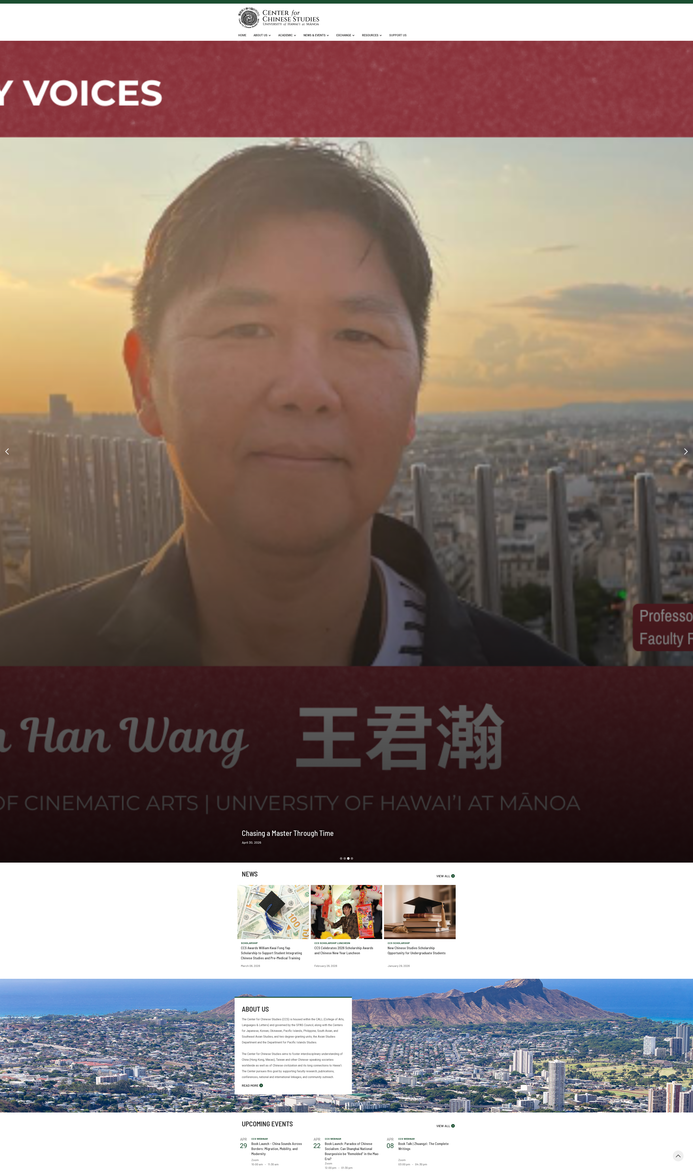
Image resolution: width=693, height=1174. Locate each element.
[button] (262, 35)
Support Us (398, 35)
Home (242, 35)
